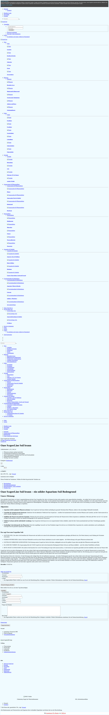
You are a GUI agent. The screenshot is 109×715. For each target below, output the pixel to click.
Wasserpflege (7, 213)
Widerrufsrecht (7, 672)
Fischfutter (9, 364)
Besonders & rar (11, 356)
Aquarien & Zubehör (9, 249)
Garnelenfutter (10, 367)
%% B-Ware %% (8, 309)
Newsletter (6, 14)
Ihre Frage (4, 615)
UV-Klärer (9, 415)
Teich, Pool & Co (8, 308)
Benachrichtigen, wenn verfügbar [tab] (12, 486)
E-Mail (4, 578)
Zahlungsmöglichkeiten (10, 652)
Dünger (9, 382)
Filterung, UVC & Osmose (14, 377)
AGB (5, 668)
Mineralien (9, 390)
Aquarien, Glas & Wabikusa (14, 397)
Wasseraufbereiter (11, 393)
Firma (3, 599)
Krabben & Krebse (12, 348)
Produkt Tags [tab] (7, 488)
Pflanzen (6, 77)
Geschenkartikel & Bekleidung (11, 278)
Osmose (9, 392)
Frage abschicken (5, 625)
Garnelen (9, 347)
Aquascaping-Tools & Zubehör (15, 383)
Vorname (4, 575)
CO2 (8, 376)
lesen (86, 580)
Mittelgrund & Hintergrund (14, 357)
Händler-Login (7, 13)
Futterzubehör (10, 371)
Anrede (4, 594)
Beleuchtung (10, 374)
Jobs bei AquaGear (8, 663)
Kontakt (6, 16)
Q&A (5, 327)
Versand (14, 474)
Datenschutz (4, 622)
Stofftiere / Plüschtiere (12, 407)
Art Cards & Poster (12, 409)
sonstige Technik (11, 379)
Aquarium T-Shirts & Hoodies (14, 405)
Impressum (6, 671)
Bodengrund (10, 384)
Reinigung (9, 400)
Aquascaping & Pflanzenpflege (12, 184)
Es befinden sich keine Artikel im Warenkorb (18, 36)
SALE (5, 329)
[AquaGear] (4, 21)
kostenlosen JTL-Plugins (52, 713)
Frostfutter (9, 366)
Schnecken (10, 350)
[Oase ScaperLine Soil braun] (8, 440)
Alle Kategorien (8, 334)
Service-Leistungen (9, 326)
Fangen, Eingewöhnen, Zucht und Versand (18, 402)
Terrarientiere (10, 353)
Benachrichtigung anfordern (7, 584)
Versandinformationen (9, 634)
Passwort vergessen (12, 32)
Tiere (5, 42)
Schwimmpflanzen (11, 361)
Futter (5, 113)
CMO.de (63, 713)
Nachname (5, 576)
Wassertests (10, 394)
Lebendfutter (10, 369)
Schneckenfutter (11, 370)
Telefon (4, 602)
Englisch (9, 10)
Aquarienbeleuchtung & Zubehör (15, 413)
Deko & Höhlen (11, 399)
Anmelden (11, 30)
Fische (8, 351)
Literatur (9, 406)
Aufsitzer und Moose (12, 360)
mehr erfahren (9, 5)
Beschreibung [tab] (7, 483)
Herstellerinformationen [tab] (10, 485)
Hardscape (9, 386)
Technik (6, 155)
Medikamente (10, 389)
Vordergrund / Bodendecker (14, 359)
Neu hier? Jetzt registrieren (13, 34)
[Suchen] (16, 343)
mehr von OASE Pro (6, 571)
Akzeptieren (3, 5)
